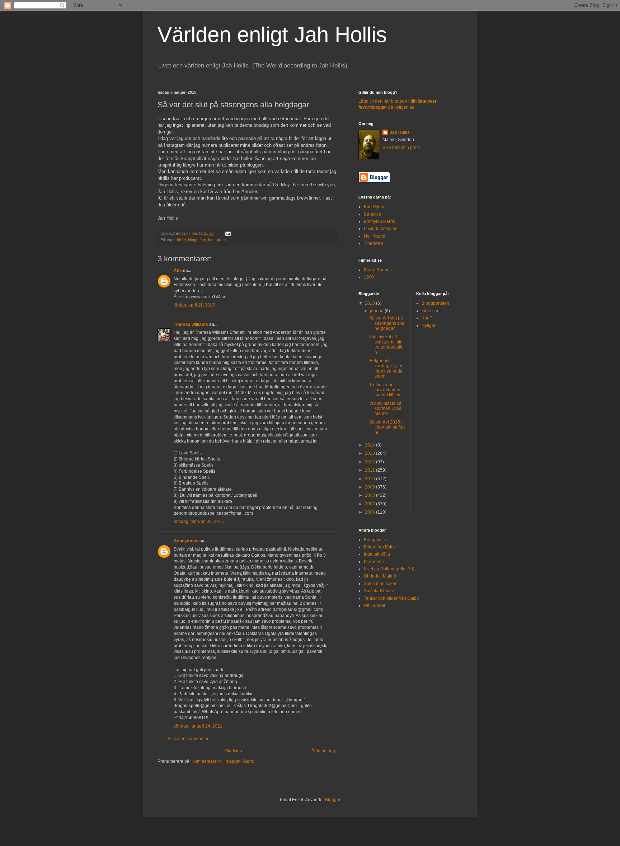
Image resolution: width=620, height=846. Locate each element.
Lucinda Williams (380, 228)
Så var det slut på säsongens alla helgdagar (386, 323)
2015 (370, 303)
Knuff (427, 318)
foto (202, 240)
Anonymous (186, 540)
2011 (370, 470)
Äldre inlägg (323, 750)
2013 (370, 453)
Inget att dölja (377, 554)
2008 (370, 495)
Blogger (332, 799)
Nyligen (429, 325)
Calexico (372, 214)
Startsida (233, 750)
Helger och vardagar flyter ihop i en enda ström (386, 368)
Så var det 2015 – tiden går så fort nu (387, 427)
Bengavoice (375, 539)
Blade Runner (377, 269)
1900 (369, 277)
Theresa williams (191, 324)
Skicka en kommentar (187, 738)
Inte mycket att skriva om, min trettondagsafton (386, 344)
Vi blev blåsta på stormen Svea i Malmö (386, 408)
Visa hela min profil (401, 147)
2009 (370, 487)
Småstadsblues (379, 590)
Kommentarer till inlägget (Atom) (223, 761)
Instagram (217, 240)
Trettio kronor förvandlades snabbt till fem (385, 390)
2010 (370, 478)
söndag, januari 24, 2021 (198, 726)
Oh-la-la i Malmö (380, 576)
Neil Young (374, 236)
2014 (370, 445)
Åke (178, 270)
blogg (192, 240)
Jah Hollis (400, 132)
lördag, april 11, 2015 (194, 305)
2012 (370, 461)
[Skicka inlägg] (227, 233)
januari (377, 310)
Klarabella (374, 561)
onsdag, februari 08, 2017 (199, 521)
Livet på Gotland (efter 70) (389, 568)
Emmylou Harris (379, 221)
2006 (370, 512)
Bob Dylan (374, 206)
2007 (370, 503)
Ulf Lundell (374, 605)
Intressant (431, 310)
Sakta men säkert (381, 583)
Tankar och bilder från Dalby (391, 598)
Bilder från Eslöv (380, 547)
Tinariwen (373, 243)
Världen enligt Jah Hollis (272, 35)
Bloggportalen (435, 303)
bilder (181, 240)
